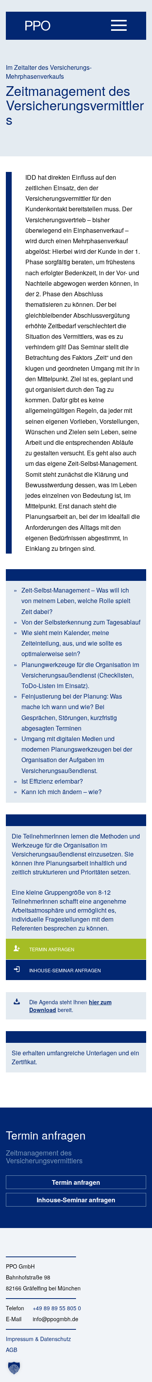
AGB (11, 1350)
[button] (14, 1368)
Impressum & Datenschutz (38, 1339)
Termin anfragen (76, 1180)
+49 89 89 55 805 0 (57, 1308)
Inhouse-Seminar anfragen (76, 1197)
